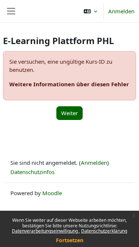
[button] (90, 11)
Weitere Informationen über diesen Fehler (69, 84)
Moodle (52, 193)
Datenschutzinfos (32, 172)
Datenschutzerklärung (104, 231)
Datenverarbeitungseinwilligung (45, 231)
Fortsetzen (69, 240)
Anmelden (121, 11)
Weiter (69, 113)
